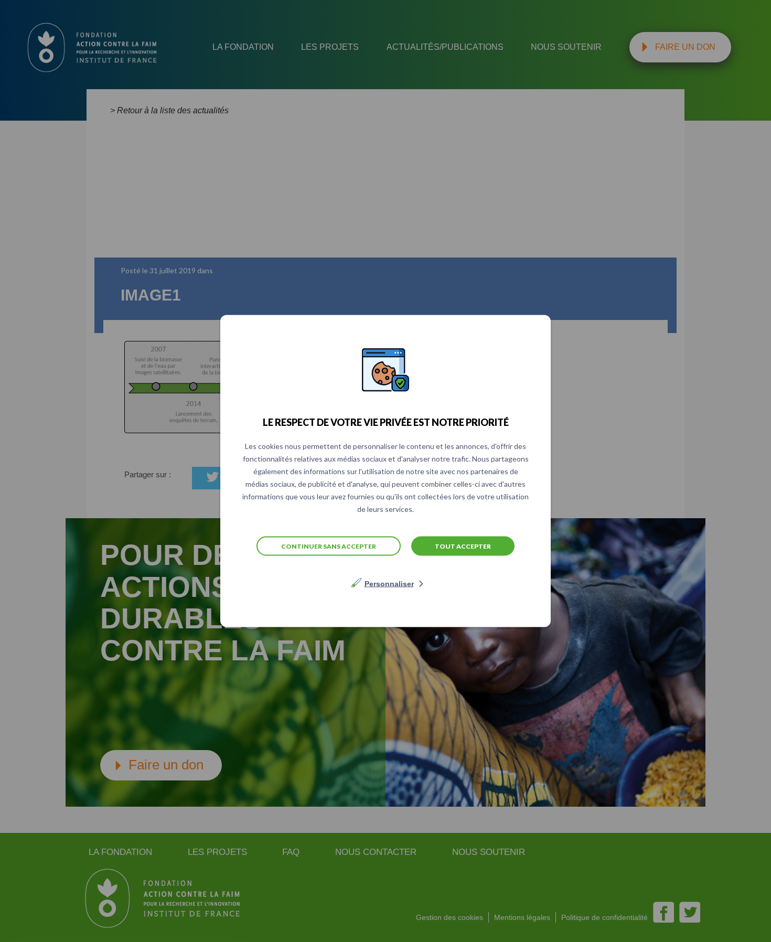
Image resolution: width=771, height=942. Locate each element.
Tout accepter (463, 546)
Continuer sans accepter (328, 546)
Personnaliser (389, 584)
